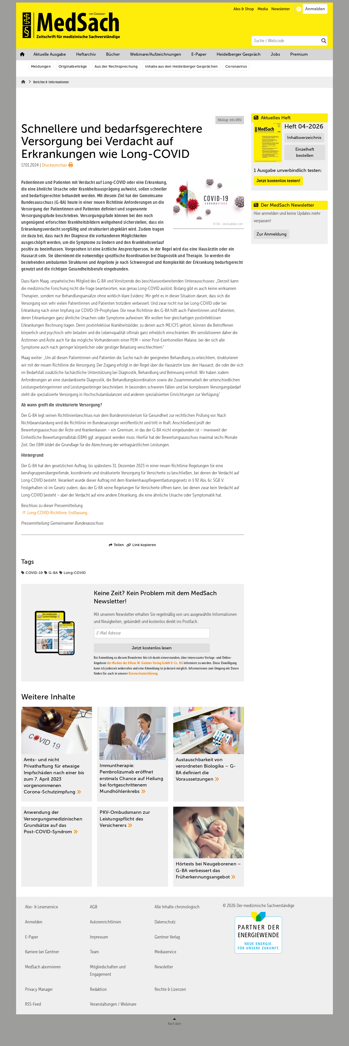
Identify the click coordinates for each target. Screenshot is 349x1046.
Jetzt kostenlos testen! (278, 181)
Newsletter (280, 9)
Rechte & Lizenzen (170, 989)
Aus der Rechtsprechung (116, 66)
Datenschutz (165, 921)
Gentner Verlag (167, 936)
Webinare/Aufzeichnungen (155, 54)
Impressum (99, 936)
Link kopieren (144, 545)
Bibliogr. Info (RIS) (229, 120)
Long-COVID (75, 573)
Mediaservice (165, 951)
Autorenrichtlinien (105, 921)
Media (263, 9)
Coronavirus (236, 66)
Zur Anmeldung (271, 234)
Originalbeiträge (73, 66)
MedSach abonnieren (43, 966)
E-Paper (198, 54)
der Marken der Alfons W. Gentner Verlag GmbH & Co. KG (145, 663)
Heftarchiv (86, 54)
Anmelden (33, 921)
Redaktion (98, 989)
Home (22, 54)
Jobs (275, 54)
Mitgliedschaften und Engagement (107, 970)
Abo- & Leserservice (41, 906)
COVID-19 (34, 573)
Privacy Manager (39, 989)
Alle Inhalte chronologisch (177, 906)
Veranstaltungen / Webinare (113, 1004)
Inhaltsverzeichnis (304, 137)
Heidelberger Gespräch (239, 54)
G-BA (53, 573)
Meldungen (41, 66)
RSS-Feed (33, 1004)
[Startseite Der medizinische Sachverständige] (177, 25)
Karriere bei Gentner (42, 951)
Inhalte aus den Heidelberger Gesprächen (181, 66)
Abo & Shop (244, 9)
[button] (299, 54)
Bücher (113, 54)
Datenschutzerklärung (143, 673)
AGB (93, 906)
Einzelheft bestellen (304, 152)
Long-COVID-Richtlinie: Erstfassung (57, 512)
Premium (299, 54)
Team (94, 951)
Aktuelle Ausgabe (49, 54)
